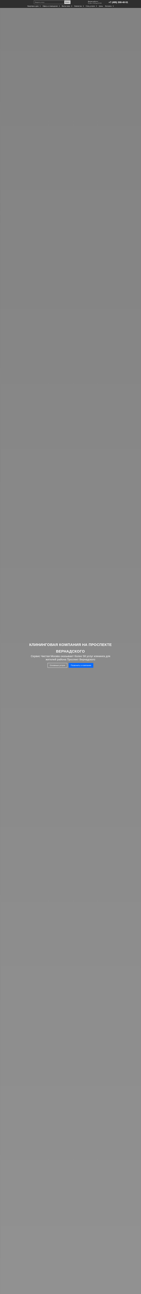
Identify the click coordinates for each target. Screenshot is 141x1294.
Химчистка (78, 6)
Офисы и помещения (50, 6)
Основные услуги (57, 665)
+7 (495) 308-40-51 (118, 2)
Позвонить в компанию (81, 665)
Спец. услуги (90, 6)
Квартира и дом (33, 6)
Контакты (108, 6)
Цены (101, 6)
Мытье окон (66, 6)
